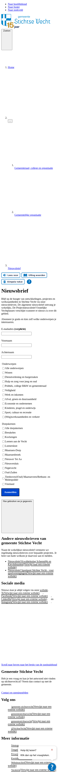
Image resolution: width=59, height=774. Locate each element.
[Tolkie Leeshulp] (52, 767)
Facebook (24, 596)
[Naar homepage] (29, 27)
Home (11, 67)
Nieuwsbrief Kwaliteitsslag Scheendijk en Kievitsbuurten (29, 564)
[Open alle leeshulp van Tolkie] (29, 281)
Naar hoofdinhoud (17, 4)
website (44, 590)
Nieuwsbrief (14, 268)
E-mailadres (13, 329)
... (10, 121)
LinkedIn (24, 599)
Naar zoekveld (15, 10)
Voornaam (6, 340)
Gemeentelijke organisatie (27, 215)
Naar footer (14, 7)
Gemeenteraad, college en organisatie (33, 168)
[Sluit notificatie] (52, 749)
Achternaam (7, 352)
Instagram (24, 602)
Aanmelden (10, 492)
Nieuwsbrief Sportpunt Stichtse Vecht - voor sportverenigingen (31, 573)
